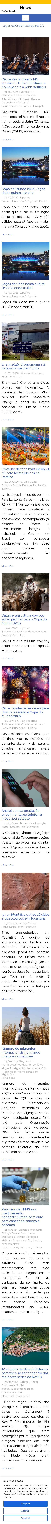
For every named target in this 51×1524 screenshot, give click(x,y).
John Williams (10, 99)
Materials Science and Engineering (22, 1240)
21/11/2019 (11, 1229)
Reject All (25, 1518)
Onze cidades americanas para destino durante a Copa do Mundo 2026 (25, 712)
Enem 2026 (8, 376)
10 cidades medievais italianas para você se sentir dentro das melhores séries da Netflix (25, 1373)
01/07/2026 (11, 197)
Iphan (20, 926)
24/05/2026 (11, 373)
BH (31, 91)
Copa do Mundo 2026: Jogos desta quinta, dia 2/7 (23, 191)
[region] (25, 1500)
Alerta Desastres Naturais (17, 1064)
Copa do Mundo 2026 (14, 201)
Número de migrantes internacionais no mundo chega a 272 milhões (21, 1052)
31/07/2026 (11, 91)
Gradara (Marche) (12, 1392)
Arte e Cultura (28, 923)
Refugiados (8, 1077)
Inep (18, 376)
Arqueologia (9, 926)
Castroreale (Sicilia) (13, 1385)
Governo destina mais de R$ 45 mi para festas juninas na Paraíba (25, 473)
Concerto (32, 95)
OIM (43, 1068)
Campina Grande (11, 485)
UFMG (38, 1247)
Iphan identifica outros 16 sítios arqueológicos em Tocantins (25, 916)
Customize (25, 1511)
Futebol (43, 201)
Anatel (5, 826)
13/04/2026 (11, 628)
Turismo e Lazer (29, 481)
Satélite (14, 826)
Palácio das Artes (12, 106)
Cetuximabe (28, 1233)
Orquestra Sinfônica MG (15, 102)
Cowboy (6, 635)
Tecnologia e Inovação (33, 823)
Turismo (6, 488)
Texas (23, 635)
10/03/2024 (11, 823)
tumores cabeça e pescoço (17, 1247)
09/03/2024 (11, 923)
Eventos (24, 91)
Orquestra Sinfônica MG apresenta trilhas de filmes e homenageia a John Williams (24, 83)
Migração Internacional (27, 1068)
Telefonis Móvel (29, 826)
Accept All (25, 1503)
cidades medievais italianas (17, 1388)
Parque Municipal (33, 106)
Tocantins (30, 926)
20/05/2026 (11, 481)
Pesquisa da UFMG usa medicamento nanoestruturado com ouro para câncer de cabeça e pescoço (22, 1217)
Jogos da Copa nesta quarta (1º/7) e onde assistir (23, 286)
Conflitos (38, 1064)
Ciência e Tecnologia (31, 1229)
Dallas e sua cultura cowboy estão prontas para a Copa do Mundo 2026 (24, 619)
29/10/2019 (11, 1381)
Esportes (24, 197)
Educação (25, 373)
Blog (22, 720)
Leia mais (8, 139)
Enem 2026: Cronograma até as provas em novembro (24, 25)
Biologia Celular (11, 1233)
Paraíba (42, 485)
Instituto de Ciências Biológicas (20, 1236)
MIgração (7, 1068)
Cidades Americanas (33, 724)
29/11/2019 (11, 1061)
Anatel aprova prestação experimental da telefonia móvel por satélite (22, 814)
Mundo (29, 1061)
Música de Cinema (29, 99)
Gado (15, 635)
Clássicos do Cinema (13, 95)
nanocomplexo (10, 1244)
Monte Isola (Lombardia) (16, 1396)
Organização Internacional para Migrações (20, 1073)
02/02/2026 (11, 720)
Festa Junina (29, 485)
